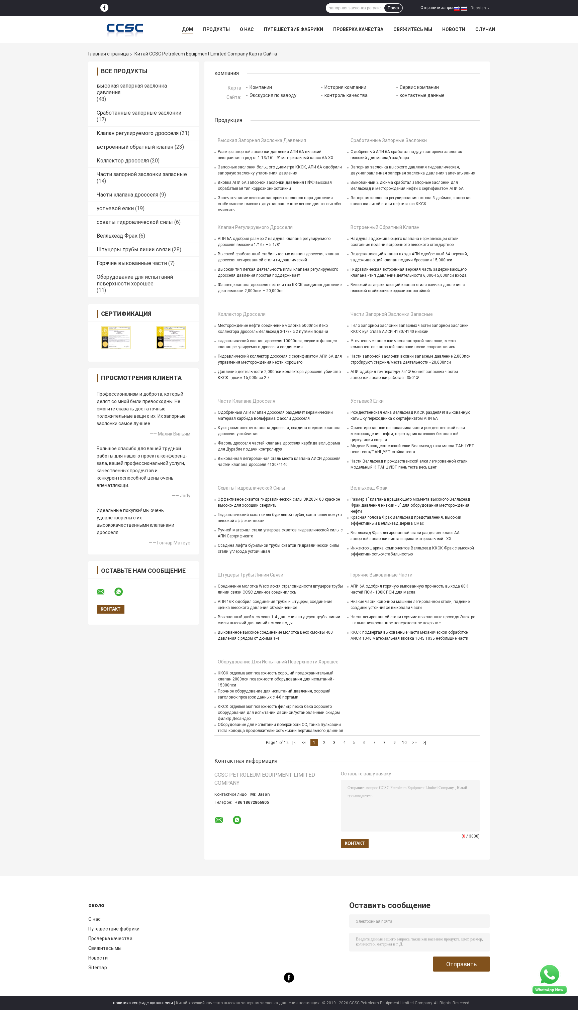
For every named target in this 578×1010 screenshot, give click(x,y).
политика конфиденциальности (143, 1003)
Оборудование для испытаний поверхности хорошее (135, 280)
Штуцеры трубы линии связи (134, 249)
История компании (345, 87)
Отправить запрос (437, 7)
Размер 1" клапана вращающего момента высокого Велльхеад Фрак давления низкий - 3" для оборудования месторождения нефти (410, 505)
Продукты (216, 29)
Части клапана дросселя (127, 195)
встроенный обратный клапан (135, 147)
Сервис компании (419, 87)
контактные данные (422, 95)
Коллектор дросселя (123, 160)
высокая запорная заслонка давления (262, 140)
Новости (453, 29)
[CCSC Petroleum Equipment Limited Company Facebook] (104, 8)
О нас (247, 29)
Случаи (485, 29)
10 (404, 742)
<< (304, 742)
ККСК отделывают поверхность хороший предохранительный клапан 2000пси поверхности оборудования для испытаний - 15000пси (276, 679)
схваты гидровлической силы (135, 222)
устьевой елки (115, 208)
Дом (187, 29)
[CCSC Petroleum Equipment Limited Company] (125, 29)
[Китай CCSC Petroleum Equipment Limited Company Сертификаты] (115, 337)
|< (294, 742)
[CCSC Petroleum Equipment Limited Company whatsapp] (122, 592)
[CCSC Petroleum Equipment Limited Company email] (105, 592)
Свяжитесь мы (412, 29)
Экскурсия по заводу (273, 95)
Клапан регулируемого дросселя (138, 133)
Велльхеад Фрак (117, 236)
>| (424, 742)
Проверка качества (358, 29)
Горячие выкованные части (132, 263)
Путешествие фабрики (293, 29)
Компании (261, 87)
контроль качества (346, 95)
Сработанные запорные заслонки (139, 113)
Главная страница (108, 53)
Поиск (393, 8)
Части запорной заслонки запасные (142, 174)
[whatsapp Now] (549, 979)
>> (414, 742)
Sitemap (97, 967)
